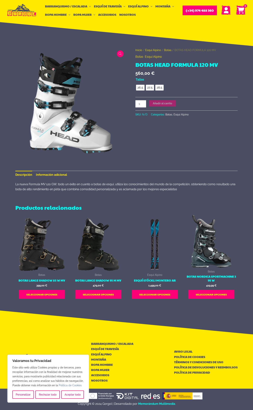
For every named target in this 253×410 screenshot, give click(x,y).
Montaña (162, 6)
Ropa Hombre (56, 14)
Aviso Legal (183, 351)
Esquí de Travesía (108, 6)
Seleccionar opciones (41, 294)
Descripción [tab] (23, 175)
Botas (167, 50)
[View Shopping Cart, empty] (241, 10)
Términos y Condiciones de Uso (198, 362)
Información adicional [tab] (51, 175)
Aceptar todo (73, 394)
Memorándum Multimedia (156, 404)
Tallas (140, 79)
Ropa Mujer (82, 14)
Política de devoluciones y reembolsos (206, 367)
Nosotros (127, 14)
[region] (48, 379)
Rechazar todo (47, 394)
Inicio (138, 50)
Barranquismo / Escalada (66, 6)
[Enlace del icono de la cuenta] (226, 10)
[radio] (140, 87)
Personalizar (23, 394)
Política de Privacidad (192, 372)
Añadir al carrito (162, 103)
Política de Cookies (70, 385)
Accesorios (107, 14)
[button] (89, 6)
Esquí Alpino (138, 6)
